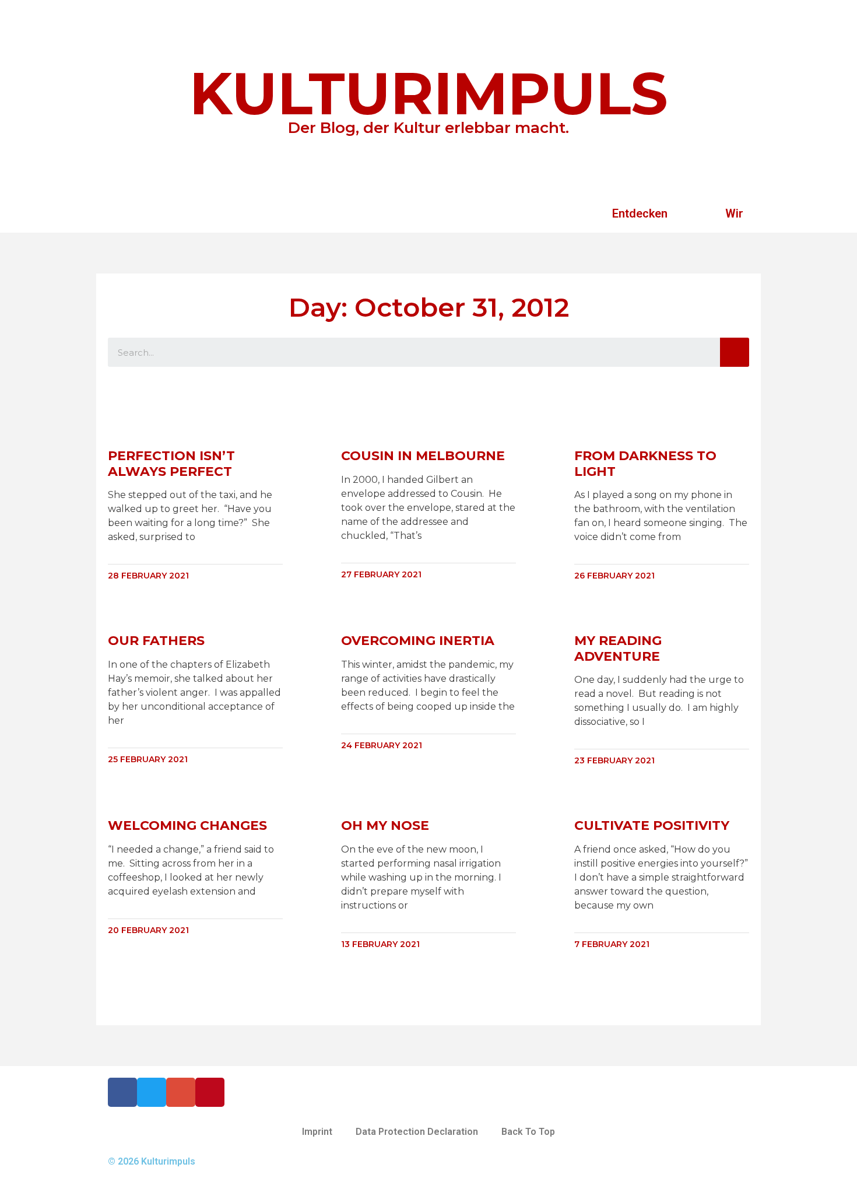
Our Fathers (156, 640)
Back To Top (528, 1131)
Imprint (317, 1131)
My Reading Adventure (618, 648)
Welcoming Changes (187, 825)
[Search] (734, 352)
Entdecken (640, 213)
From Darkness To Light (645, 463)
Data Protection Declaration (417, 1131)
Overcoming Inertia (417, 640)
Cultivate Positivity (651, 825)
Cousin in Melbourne (423, 456)
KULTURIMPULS (428, 93)
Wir (734, 213)
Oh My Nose (385, 825)
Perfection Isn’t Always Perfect (171, 463)
